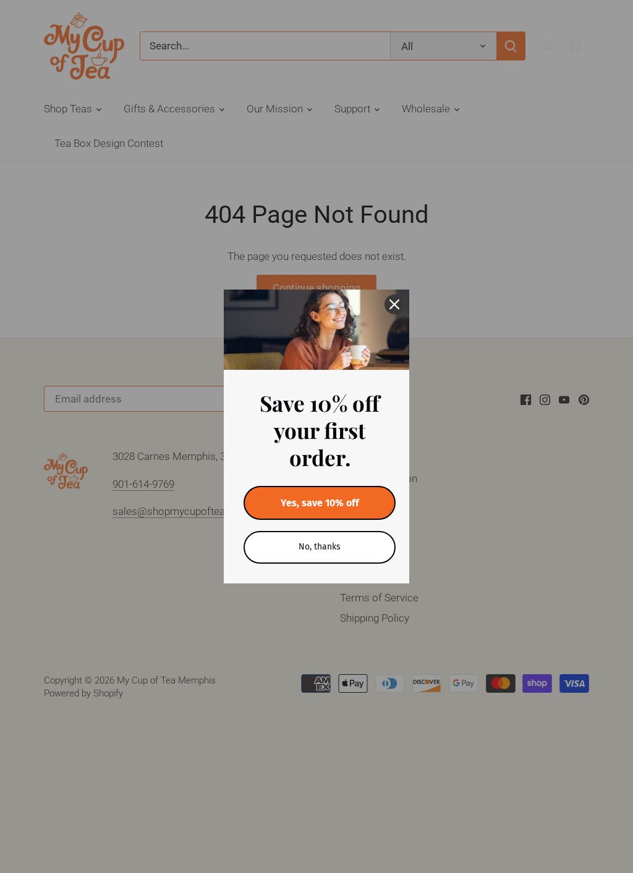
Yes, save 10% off (320, 503)
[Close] (394, 304)
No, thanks (320, 546)
